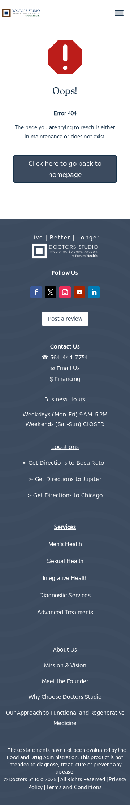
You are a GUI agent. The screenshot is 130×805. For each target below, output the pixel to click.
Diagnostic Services (65, 595)
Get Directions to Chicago (68, 495)
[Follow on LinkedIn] (94, 292)
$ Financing (65, 379)
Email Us (68, 368)
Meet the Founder (65, 681)
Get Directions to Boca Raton (68, 462)
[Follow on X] (50, 292)
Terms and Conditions (73, 787)
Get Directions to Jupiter (68, 479)
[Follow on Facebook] (36, 292)
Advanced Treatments (65, 612)
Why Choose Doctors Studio (65, 696)
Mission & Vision (65, 665)
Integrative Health (65, 578)
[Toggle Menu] (119, 13)
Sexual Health (65, 561)
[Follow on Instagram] (65, 292)
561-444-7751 (69, 357)
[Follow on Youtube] (79, 292)
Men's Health (65, 544)
